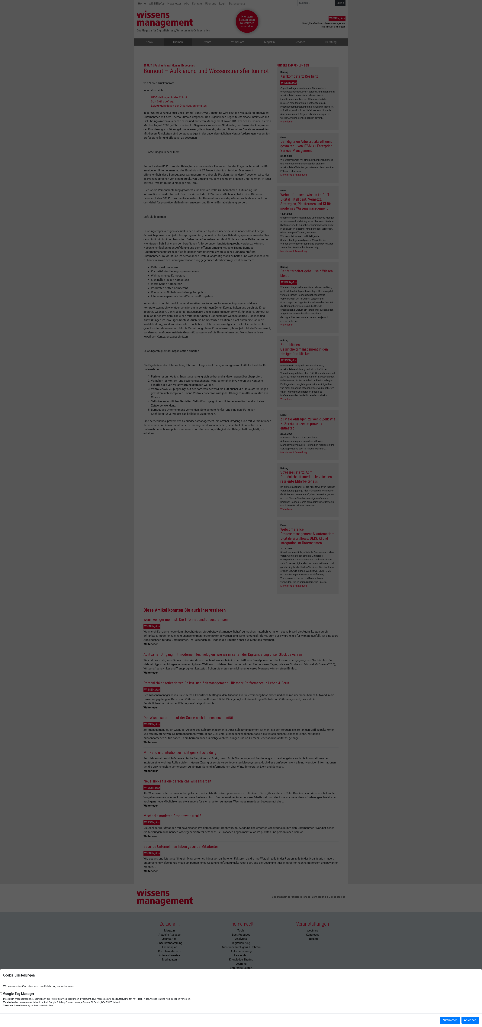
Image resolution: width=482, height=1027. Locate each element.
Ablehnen (470, 1020)
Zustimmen (450, 1020)
